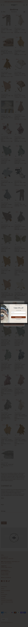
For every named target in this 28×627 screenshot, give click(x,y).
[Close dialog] (26, 305)
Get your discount (18, 317)
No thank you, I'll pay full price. (18, 321)
